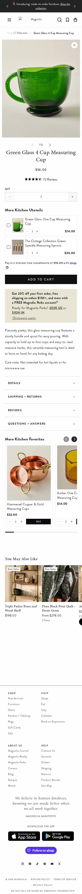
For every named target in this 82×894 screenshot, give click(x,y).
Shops (44, 698)
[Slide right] (49, 145)
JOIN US (55, 308)
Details (14, 383)
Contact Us (48, 751)
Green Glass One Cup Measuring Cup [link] (47, 221)
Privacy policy (43, 885)
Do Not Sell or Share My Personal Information (43, 891)
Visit (45, 693)
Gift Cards (14, 727)
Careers (12, 768)
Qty (7, 189)
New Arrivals (15, 698)
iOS (24, 836)
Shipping (46, 768)
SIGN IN (18, 312)
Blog (10, 774)
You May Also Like (21, 559)
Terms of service (65, 879)
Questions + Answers (27, 423)
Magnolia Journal (18, 751)
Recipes (12, 780)
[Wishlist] (67, 20)
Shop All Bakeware (17, 33)
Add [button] (38, 521)
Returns (46, 774)
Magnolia (20, 879)
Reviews (15, 410)
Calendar (46, 716)
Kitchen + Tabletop (19, 716)
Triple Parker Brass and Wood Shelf (20, 571)
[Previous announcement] (7, 6)
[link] (17, 225)
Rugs (11, 721)
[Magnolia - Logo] (35, 20)
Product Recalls (50, 780)
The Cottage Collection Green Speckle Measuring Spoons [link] (45, 243)
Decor (11, 710)
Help (44, 745)
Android (58, 836)
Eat (43, 704)
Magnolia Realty (17, 756)
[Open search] (59, 20)
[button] (9, 19)
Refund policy (40, 879)
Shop (12, 693)
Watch (12, 786)
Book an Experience (53, 721)
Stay (44, 710)
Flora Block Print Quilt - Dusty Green (58, 571)
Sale (10, 733)
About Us (15, 745)
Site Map (46, 786)
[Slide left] (32, 145)
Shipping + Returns (25, 396)
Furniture (14, 704)
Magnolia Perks (17, 762)
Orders (45, 762)
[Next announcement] (74, 6)
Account (46, 756)
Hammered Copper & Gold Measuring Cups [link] (25, 506)
